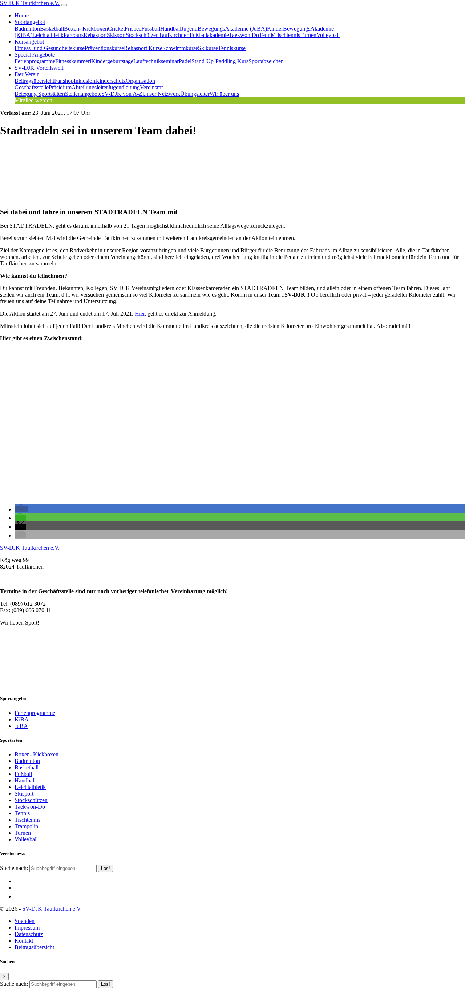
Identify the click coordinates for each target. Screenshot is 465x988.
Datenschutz (29, 934)
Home (22, 15)
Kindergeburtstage (112, 61)
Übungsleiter (195, 94)
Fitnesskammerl (73, 61)
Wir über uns (224, 94)
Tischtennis (287, 35)
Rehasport (95, 35)
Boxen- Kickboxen (86, 28)
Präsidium (60, 87)
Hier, (140, 313)
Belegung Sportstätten (40, 94)
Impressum (27, 927)
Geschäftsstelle (32, 87)
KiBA (22, 719)
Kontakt (24, 941)
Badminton (27, 28)
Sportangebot (30, 22)
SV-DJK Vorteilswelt (39, 68)
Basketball (52, 28)
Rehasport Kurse (143, 48)
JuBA (21, 726)
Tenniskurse (232, 48)
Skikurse (208, 48)
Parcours (74, 35)
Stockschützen (142, 35)
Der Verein (27, 74)
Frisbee (133, 28)
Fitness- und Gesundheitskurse (50, 48)
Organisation (140, 81)
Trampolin (26, 826)
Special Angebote (35, 55)
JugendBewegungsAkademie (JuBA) (224, 28)
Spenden (25, 921)
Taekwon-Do (30, 807)
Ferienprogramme (35, 61)
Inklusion (84, 81)
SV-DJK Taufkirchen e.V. (30, 3)
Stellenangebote (83, 94)
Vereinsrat (151, 87)
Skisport (116, 35)
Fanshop (64, 81)
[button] (21, 509)
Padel (185, 61)
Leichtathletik (48, 35)
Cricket (116, 28)
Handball (170, 28)
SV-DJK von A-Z (121, 94)
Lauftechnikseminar (156, 61)
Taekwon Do (244, 35)
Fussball (150, 28)
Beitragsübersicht (34, 81)
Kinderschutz (110, 81)
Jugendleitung (124, 87)
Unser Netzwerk (161, 94)
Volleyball (328, 35)
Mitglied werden (33, 100)
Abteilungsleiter (90, 87)
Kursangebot (29, 41)
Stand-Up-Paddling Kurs (219, 61)
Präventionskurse (104, 48)
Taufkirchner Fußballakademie (194, 35)
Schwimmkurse (180, 48)
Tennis (266, 35)
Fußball (23, 774)
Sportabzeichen (266, 61)
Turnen (308, 35)
